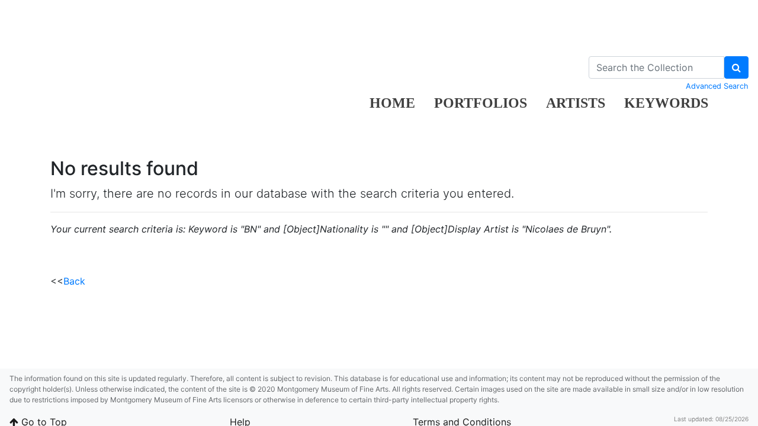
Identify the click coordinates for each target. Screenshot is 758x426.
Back (74, 281)
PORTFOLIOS (480, 103)
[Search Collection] (736, 67)
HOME (392, 103)
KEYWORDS (666, 103)
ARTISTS (575, 103)
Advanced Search (717, 86)
